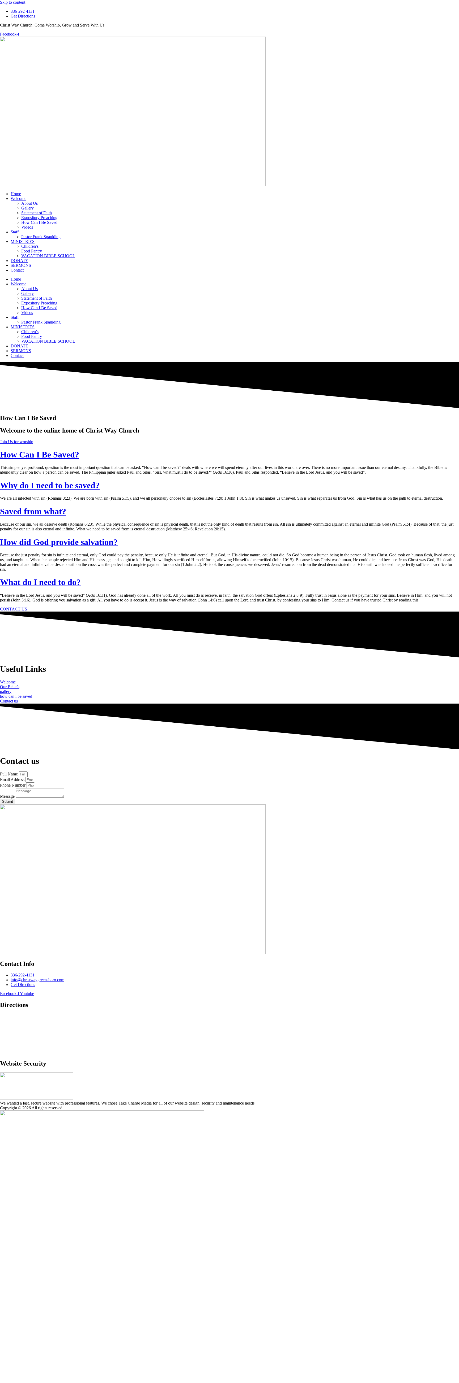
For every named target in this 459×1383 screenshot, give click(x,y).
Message (8, 796)
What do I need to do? (40, 582)
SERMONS (21, 265)
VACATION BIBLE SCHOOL (48, 256)
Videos (27, 227)
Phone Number (13, 785)
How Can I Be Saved (39, 222)
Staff (15, 232)
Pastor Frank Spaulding (41, 236)
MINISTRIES (23, 241)
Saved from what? (33, 511)
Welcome (18, 198)
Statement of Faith (36, 213)
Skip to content (12, 2)
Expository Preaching (39, 217)
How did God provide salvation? (59, 542)
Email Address (13, 779)
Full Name (9, 774)
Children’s (30, 246)
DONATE (19, 260)
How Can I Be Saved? (39, 454)
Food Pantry (31, 251)
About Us (29, 203)
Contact (17, 270)
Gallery (27, 208)
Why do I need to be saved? (50, 485)
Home (16, 193)
